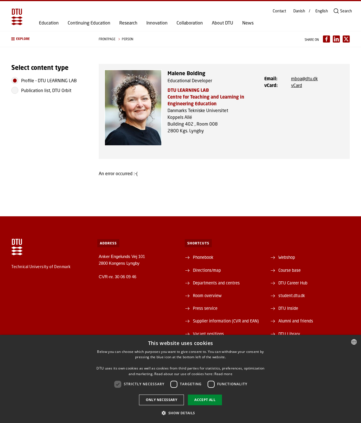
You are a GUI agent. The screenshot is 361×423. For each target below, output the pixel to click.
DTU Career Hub (292, 282)
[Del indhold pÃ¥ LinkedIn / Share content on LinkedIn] (336, 39)
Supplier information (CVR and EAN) (226, 320)
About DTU (222, 23)
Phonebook (203, 257)
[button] (49, 39)
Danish (299, 11)
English (321, 11)
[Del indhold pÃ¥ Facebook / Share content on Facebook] (326, 39)
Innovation (157, 23)
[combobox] (354, 342)
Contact (279, 11)
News (248, 23)
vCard (296, 85)
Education (49, 23)
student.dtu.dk (291, 295)
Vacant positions (208, 333)
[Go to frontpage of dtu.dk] (17, 16)
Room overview (207, 295)
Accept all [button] (204, 399)
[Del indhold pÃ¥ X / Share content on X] (346, 39)
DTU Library (289, 333)
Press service (205, 308)
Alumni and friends (295, 320)
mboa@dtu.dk (304, 78)
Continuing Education (89, 23)
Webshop (286, 257)
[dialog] (180, 379)
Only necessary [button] (161, 399)
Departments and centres (216, 282)
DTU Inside (288, 308)
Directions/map (207, 270)
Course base (289, 270)
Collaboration (190, 23)
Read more (223, 373)
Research (128, 23)
